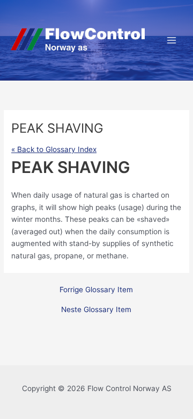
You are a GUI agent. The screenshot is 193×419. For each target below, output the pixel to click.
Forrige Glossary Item (96, 290)
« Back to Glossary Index (53, 149)
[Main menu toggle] (172, 40)
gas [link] (116, 195)
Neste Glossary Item (96, 310)
